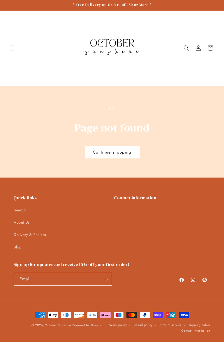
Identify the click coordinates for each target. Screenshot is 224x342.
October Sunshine (58, 325)
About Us (22, 222)
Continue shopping (112, 152)
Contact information (195, 330)
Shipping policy (199, 325)
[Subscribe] (106, 279)
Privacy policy (117, 325)
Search (20, 210)
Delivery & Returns (30, 234)
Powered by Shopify (86, 325)
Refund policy (143, 325)
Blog (18, 247)
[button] (11, 48)
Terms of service (170, 325)
